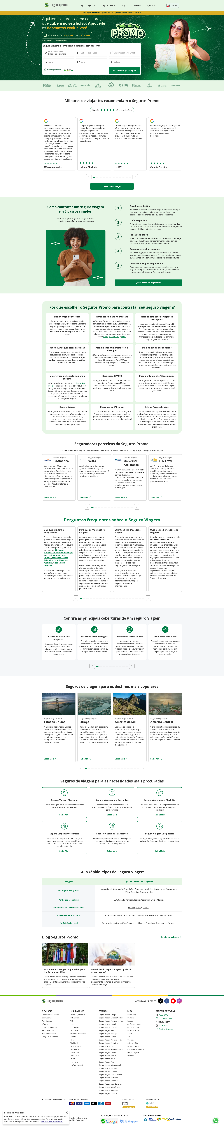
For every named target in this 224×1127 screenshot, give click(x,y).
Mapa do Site (132, 1055)
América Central (142, 889)
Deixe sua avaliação (112, 186)
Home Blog (131, 1015)
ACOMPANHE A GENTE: (145, 1001)
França (137, 900)
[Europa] (94, 714)
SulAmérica (74, 1018)
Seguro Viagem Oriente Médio (110, 1074)
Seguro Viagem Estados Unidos (111, 1018)
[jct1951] (117, 123)
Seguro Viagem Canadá (108, 1024)
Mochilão (149, 915)
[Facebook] (166, 1001)
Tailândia (48, 560)
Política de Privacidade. (52, 1121)
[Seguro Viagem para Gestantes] (112, 792)
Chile (153, 900)
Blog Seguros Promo (170, 937)
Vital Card (74, 1043)
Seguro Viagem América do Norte (111, 1021)
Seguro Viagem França (107, 1037)
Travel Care (74, 1052)
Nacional (116, 889)
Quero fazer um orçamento (148, 282)
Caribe (146, 907)
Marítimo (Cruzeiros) (135, 915)
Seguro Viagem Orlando (108, 1027)
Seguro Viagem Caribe (107, 1052)
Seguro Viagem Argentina (108, 1043)
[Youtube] (173, 1001)
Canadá (121, 900)
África (127, 892)
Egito (56, 560)
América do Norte (157, 889)
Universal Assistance (78, 1033)
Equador (47, 557)
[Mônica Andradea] (46, 123)
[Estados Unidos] (58, 714)
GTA (72, 1040)
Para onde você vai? (55, 51)
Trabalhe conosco (49, 1033)
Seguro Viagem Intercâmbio (109, 1087)
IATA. (123, 336)
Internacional (106, 889)
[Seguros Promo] (56, 6)
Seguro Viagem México (107, 1055)
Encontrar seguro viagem (124, 70)
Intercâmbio (110, 915)
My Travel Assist (76, 1065)
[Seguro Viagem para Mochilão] (159, 792)
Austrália (48, 563)
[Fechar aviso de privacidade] (66, 1112)
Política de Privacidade (50, 1027)
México (160, 900)
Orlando (131, 907)
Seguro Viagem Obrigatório (114, 923)
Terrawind (74, 1062)
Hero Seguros (75, 1046)
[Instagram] (179, 1001)
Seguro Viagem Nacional (108, 1068)
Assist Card (74, 1027)
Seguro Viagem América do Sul (110, 1040)
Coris (72, 1024)
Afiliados (138, 5)
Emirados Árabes (60, 557)
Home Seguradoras (77, 1015)
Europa (169, 889)
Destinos (130, 1018)
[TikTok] (160, 1001)
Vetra (72, 1021)
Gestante (121, 915)
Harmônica (74, 1049)
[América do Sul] (129, 714)
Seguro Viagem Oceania (108, 1071)
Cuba (55, 563)
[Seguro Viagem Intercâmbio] (64, 826)
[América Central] (165, 714)
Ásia (175, 889)
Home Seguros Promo (50, 1015)
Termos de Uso (48, 1030)
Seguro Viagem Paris (107, 1030)
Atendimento (47, 1021)
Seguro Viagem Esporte (108, 1093)
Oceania (134, 892)
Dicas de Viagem (133, 1046)
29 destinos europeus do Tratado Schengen (58, 551)
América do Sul (127, 889)
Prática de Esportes (163, 915)
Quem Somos (47, 1018)
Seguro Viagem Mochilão (108, 1090)
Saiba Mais (49, 497)
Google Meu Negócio (50, 1037)
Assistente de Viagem (135, 1049)
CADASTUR (114, 336)
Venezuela (61, 555)
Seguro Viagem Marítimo (108, 1078)
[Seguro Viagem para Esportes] (112, 826)
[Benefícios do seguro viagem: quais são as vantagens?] (112, 965)
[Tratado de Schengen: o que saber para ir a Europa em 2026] (65, 965)
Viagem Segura (133, 1052)
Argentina (50, 555)
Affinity (73, 1037)
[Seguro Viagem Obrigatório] (159, 826)
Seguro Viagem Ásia (106, 1062)
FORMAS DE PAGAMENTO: (53, 1099)
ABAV (105, 336)
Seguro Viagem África (107, 1059)
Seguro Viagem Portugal (108, 1033)
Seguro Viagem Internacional (110, 1065)
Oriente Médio (146, 892)
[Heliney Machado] (81, 123)
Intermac (73, 1059)
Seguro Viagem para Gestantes (110, 1084)
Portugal (129, 900)
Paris (138, 907)
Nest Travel (74, 1055)
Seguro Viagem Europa (107, 1015)
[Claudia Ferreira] (152, 123)
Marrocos (63, 560)
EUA (115, 900)
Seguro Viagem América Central (111, 1049)
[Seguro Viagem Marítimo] (64, 792)
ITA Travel (74, 1030)
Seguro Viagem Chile (106, 1046)
